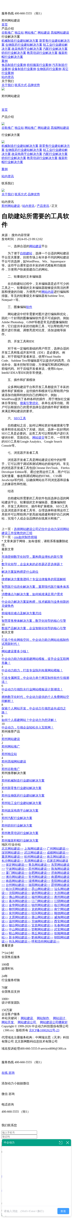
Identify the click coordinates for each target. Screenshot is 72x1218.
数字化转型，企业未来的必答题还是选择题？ (32, 564)
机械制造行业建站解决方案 (20, 40)
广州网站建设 (58, 848)
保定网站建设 (17, 864)
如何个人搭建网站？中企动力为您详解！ (29, 720)
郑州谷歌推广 (11, 769)
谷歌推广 (8, 32)
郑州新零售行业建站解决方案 (21, 788)
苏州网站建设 (39, 868)
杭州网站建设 (35, 856)
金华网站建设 (20, 905)
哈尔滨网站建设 (18, 889)
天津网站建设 (35, 860)
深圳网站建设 (12, 852)
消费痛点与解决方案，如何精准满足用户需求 (32, 594)
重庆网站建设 (12, 856)
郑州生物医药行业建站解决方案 (23, 795)
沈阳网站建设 (20, 893)
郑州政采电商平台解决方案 (20, 810)
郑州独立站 (9, 754)
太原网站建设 (20, 917)
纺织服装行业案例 (39, 65)
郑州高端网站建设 (14, 761)
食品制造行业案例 (14, 65)
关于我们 (8, 85)
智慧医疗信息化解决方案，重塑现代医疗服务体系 (35, 586)
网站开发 (8, 1022)
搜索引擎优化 (29, 403)
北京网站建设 (12, 848)
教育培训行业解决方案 (42, 52)
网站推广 (31, 32)
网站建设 (44, 32)
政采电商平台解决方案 (27, 48)
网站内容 (47, 291)
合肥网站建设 (39, 872)
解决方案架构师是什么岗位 (20, 571)
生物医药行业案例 (49, 69)
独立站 (19, 32)
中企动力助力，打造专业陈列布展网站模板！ (32, 670)
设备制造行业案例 (24, 69)
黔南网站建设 (42, 937)
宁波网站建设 (17, 868)
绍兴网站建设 (42, 913)
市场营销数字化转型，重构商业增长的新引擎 (32, 556)
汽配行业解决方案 (55, 48)
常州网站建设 (39, 876)
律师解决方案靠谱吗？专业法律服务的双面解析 (34, 579)
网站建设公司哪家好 (54, 1022)
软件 (29, 307)
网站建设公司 (27, 1022)
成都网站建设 (58, 852)
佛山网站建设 (20, 897)
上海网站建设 (35, 848)
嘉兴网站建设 (20, 901)
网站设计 (59, 1018)
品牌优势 (34, 85)
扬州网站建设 (42, 893)
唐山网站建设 (42, 917)
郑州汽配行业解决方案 (17, 818)
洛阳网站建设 (39, 885)
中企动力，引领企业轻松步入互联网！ (28, 727)
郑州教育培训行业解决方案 (20, 833)
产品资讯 (43, 205)
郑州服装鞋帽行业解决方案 (20, 840)
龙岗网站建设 (42, 909)
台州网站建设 (17, 885)
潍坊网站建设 (17, 876)
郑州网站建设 (11, 205)
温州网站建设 (20, 921)
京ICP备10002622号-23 (44, 1030)
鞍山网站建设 (20, 933)
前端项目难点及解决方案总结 (21, 613)
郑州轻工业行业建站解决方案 (21, 803)
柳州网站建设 (20, 909)
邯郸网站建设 (42, 929)
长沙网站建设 (12, 860)
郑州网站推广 (11, 746)
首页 (5, 24)
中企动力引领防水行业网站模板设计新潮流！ (32, 689)
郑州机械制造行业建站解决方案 (23, 780)
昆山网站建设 (42, 889)
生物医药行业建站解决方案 (23, 44)
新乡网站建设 (20, 937)
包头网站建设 (20, 941)
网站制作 (43, 1018)
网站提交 (38, 437)
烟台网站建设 (20, 925)
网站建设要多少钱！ (15, 651)
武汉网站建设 (35, 852)
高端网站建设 (60, 32)
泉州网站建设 (20, 913)
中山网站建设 (20, 929)
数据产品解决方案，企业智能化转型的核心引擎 (34, 628)
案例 (5, 60)
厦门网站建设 (17, 872)
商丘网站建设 (42, 933)
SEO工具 (20, 418)
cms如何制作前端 (25, 537)
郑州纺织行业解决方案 (17, 825)
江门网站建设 (42, 901)
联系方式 (21, 85)
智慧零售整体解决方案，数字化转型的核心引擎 (34, 620)
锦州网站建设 (42, 905)
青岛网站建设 (39, 864)
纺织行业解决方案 (14, 52)
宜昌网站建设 (42, 925)
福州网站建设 (42, 897)
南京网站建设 (58, 856)
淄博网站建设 (39, 880)
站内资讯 (8, 77)
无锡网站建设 (42, 921)
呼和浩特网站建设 (45, 941)
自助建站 (26, 253)
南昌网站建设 (17, 880)
